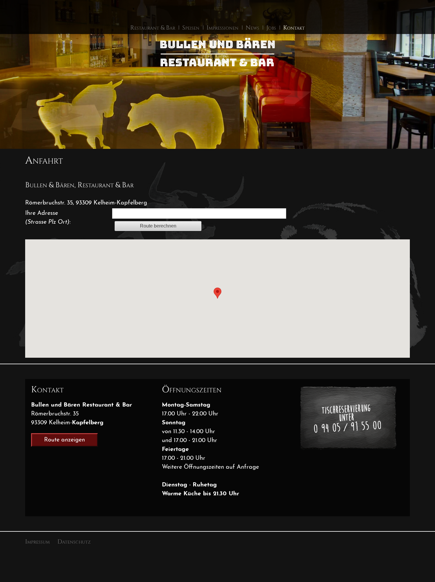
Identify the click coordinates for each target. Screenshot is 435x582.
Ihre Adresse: (48, 217)
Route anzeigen (64, 440)
